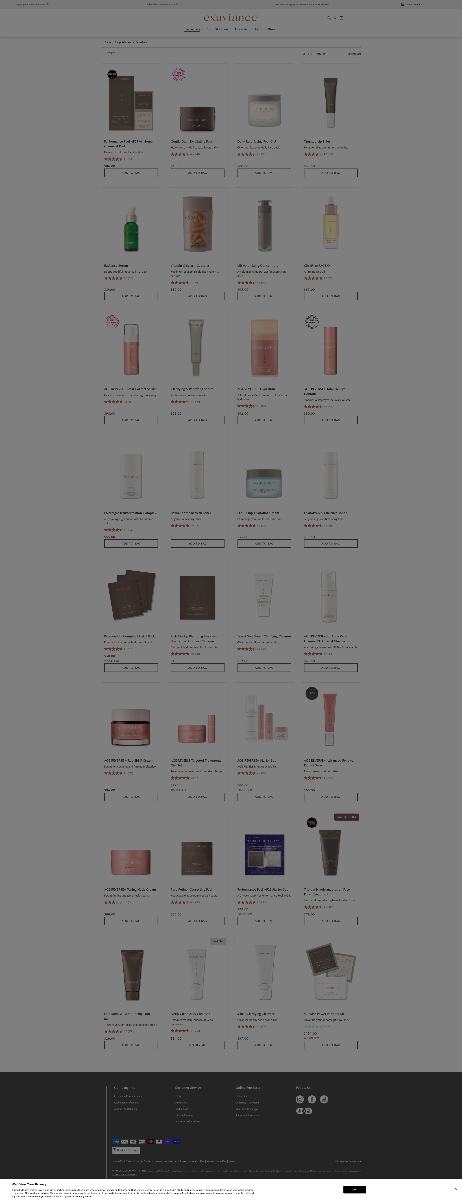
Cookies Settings (34, 1196)
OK (354, 1189)
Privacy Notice (83, 1196)
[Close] (456, 1189)
